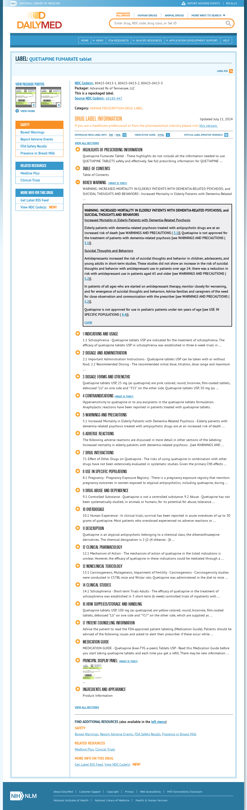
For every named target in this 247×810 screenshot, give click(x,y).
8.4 (124, 314)
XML (118, 135)
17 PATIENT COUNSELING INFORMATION (109, 623)
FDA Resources (118, 40)
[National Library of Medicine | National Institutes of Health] (23, 795)
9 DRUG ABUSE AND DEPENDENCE (106, 490)
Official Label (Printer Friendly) (203, 134)
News (99, 40)
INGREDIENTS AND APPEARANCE (104, 689)
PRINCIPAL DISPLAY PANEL (100, 660)
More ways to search (206, 15)
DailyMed (39, 20)
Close (88, 322)
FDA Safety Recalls (34, 146)
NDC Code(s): (84, 83)
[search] (228, 23)
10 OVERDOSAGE (93, 509)
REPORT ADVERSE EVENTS (203, 3)
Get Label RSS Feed (35, 200)
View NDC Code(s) (39, 207)
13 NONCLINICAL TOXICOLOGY (102, 566)
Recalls (231, 3)
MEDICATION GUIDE (96, 642)
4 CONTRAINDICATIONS (98, 396)
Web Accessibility (150, 791)
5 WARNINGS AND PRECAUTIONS (105, 415)
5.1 (176, 233)
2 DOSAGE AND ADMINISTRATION (105, 353)
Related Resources (33, 165)
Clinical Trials (30, 180)
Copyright (113, 791)
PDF (111, 135)
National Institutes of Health (71, 800)
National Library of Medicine (40, 3)
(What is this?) (117, 183)
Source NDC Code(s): (90, 98)
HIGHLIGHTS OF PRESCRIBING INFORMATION (112, 150)
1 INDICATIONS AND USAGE (100, 334)
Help (226, 40)
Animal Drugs (174, 15)
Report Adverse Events (37, 139)
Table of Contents (96, 168)
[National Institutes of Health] (15, 3)
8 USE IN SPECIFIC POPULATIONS (105, 471)
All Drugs (123, 15)
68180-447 (114, 98)
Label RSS (222, 71)
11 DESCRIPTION (93, 528)
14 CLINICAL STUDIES (97, 585)
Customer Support (90, 791)
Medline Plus (30, 173)
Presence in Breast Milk (38, 153)
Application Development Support (193, 40)
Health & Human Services (151, 800)
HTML (161, 135)
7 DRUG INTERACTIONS (98, 452)
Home (85, 40)
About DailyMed (63, 791)
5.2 (86, 278)
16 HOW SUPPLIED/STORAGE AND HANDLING (112, 604)
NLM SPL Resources (149, 40)
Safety (25, 124)
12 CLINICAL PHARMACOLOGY (102, 547)
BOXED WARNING (94, 182)
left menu (158, 722)
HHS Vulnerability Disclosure (184, 791)
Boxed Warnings (32, 132)
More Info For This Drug (37, 192)
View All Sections (87, 143)
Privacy (129, 791)
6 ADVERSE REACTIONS (98, 433)
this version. (208, 125)
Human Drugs (147, 15)
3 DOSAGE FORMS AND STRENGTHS (106, 377)
